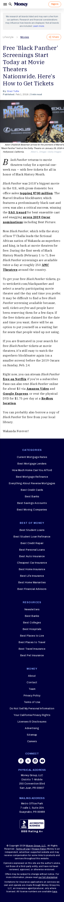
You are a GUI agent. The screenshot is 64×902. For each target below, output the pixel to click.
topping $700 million (36, 193)
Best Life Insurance (32, 576)
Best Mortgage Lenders (32, 463)
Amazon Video (37, 388)
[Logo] (21, 4)
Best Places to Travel (32, 642)
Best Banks (32, 496)
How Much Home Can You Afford (32, 470)
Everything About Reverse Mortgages (32, 483)
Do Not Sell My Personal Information (32, 708)
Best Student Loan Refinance (32, 536)
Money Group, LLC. (36, 845)
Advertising (32, 728)
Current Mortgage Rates (32, 457)
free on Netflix (14, 379)
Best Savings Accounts (32, 503)
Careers (32, 741)
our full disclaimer (47, 877)
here (54, 891)
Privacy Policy (32, 695)
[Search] (10, 4)
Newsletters (32, 609)
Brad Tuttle (13, 91)
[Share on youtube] (42, 761)
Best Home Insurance (32, 569)
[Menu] (5, 4)
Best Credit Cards (32, 490)
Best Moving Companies (32, 509)
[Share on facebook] (21, 761)
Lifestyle (8, 37)
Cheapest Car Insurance (32, 562)
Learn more (38, 26)
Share (55, 37)
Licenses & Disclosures (32, 721)
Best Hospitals (32, 629)
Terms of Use (32, 702)
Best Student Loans (32, 530)
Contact (32, 682)
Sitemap (32, 734)
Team (32, 689)
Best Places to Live (32, 635)
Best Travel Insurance (32, 649)
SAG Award (17, 212)
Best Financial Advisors (32, 589)
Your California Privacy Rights (32, 715)
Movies (24, 37)
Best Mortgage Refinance (32, 477)
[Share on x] (28, 761)
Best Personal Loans (32, 549)
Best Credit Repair (32, 543)
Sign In (54, 4)
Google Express (15, 393)
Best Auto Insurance (32, 556)
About (32, 676)
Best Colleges (32, 622)
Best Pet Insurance (32, 655)
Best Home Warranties (32, 582)
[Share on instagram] (35, 761)
